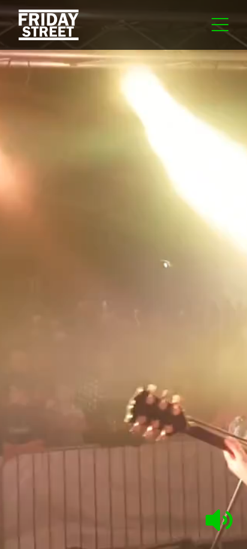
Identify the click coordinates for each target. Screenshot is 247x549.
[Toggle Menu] (220, 28)
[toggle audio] (219, 527)
